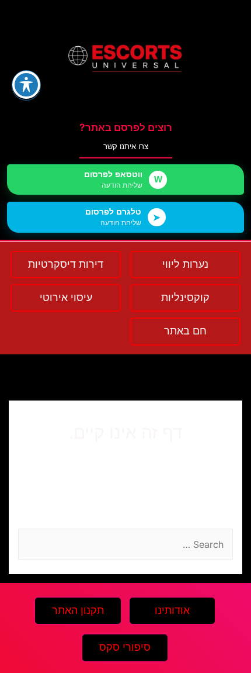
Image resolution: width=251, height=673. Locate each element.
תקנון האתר (78, 610)
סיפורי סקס (125, 647)
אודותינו (172, 610)
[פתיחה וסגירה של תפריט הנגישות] (26, 85)
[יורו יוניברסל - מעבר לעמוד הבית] (125, 58)
